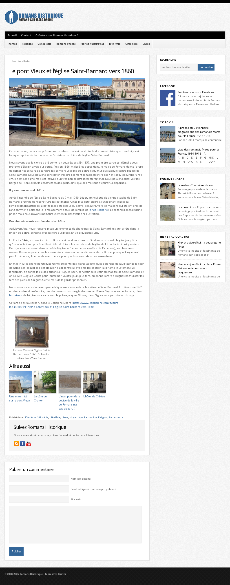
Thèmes (12, 43)
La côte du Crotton (40, 398)
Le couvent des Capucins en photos (199, 207)
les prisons (16, 295)
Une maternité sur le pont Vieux (19, 398)
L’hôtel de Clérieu (94, 396)
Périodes (27, 43)
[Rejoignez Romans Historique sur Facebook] (22, 443)
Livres (146, 43)
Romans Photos (65, 43)
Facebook (167, 86)
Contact (26, 35)
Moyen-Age (76, 417)
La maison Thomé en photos (195, 185)
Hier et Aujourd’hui (92, 43)
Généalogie (44, 43)
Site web (76, 499)
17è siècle (30, 417)
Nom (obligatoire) (81, 478)
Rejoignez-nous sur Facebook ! (196, 92)
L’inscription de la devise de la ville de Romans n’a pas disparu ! (69, 402)
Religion (103, 417)
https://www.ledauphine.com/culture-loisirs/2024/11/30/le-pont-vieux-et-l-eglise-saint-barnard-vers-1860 (64, 305)
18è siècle (42, 417)
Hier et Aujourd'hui (174, 237)
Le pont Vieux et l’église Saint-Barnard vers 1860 (71, 71)
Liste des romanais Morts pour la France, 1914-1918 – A (198, 151)
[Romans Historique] (33, 23)
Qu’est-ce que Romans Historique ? (56, 35)
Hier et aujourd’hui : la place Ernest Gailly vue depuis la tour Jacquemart (199, 268)
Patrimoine (90, 417)
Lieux (65, 417)
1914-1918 (114, 43)
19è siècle (54, 417)
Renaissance (116, 417)
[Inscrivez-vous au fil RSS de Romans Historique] (16, 443)
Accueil (12, 35)
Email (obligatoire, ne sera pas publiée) (93, 489)
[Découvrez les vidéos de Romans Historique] (28, 443)
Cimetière (131, 43)
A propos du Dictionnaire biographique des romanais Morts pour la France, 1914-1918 (199, 132)
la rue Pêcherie (98, 210)
